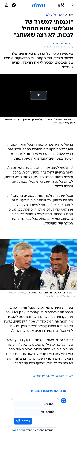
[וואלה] (38, 5)
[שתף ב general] (7, 5)
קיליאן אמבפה (41, 376)
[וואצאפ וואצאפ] (14, 5)
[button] (61, 5)
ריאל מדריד (67, 376)
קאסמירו (55, 376)
